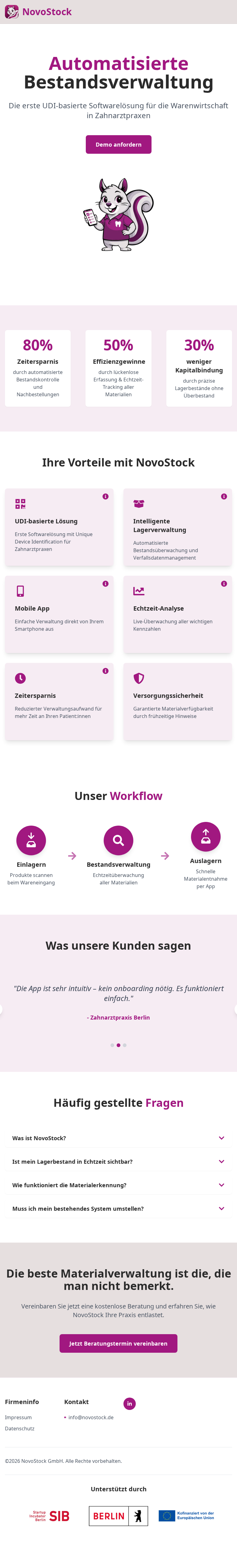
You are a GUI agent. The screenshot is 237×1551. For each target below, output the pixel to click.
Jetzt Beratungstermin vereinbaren (118, 1343)
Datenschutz (20, 1428)
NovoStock (47, 11)
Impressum (18, 1417)
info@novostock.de (91, 1417)
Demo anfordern (119, 144)
